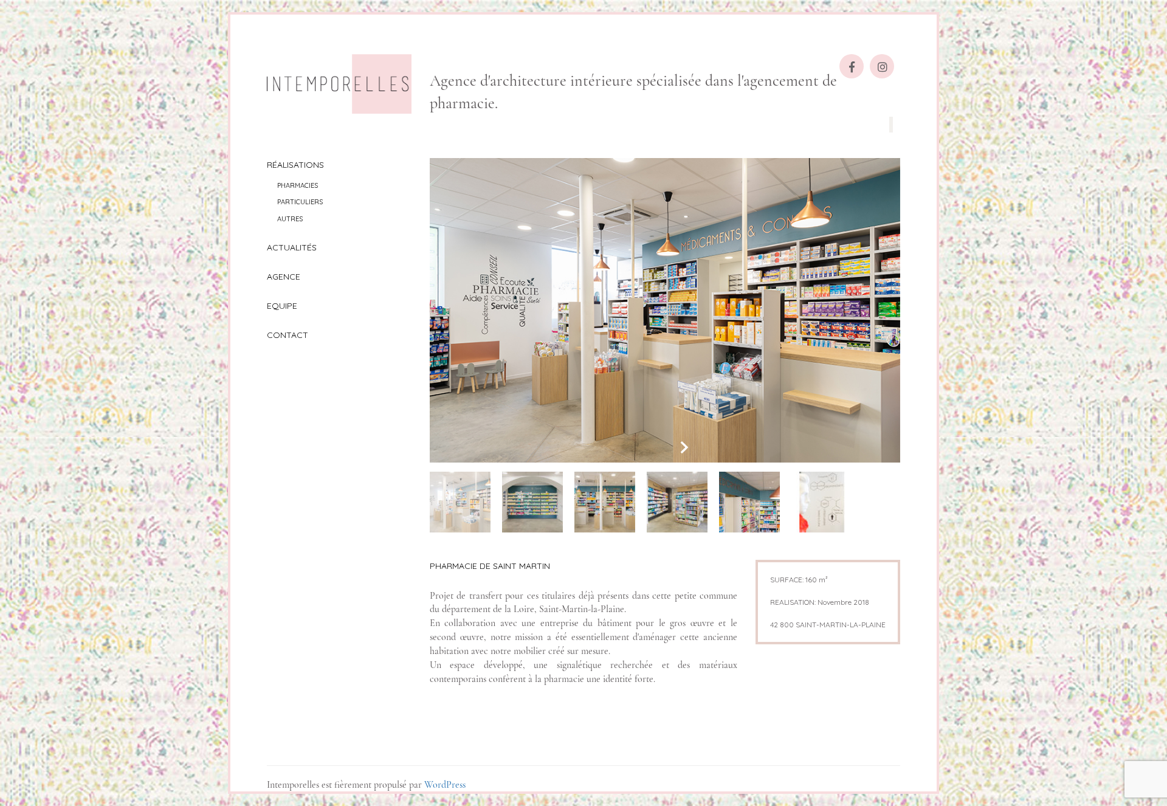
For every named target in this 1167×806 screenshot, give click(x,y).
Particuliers (300, 202)
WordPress (445, 785)
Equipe (282, 305)
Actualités (292, 247)
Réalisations (295, 164)
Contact (287, 334)
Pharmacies (297, 185)
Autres (290, 219)
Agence (283, 276)
